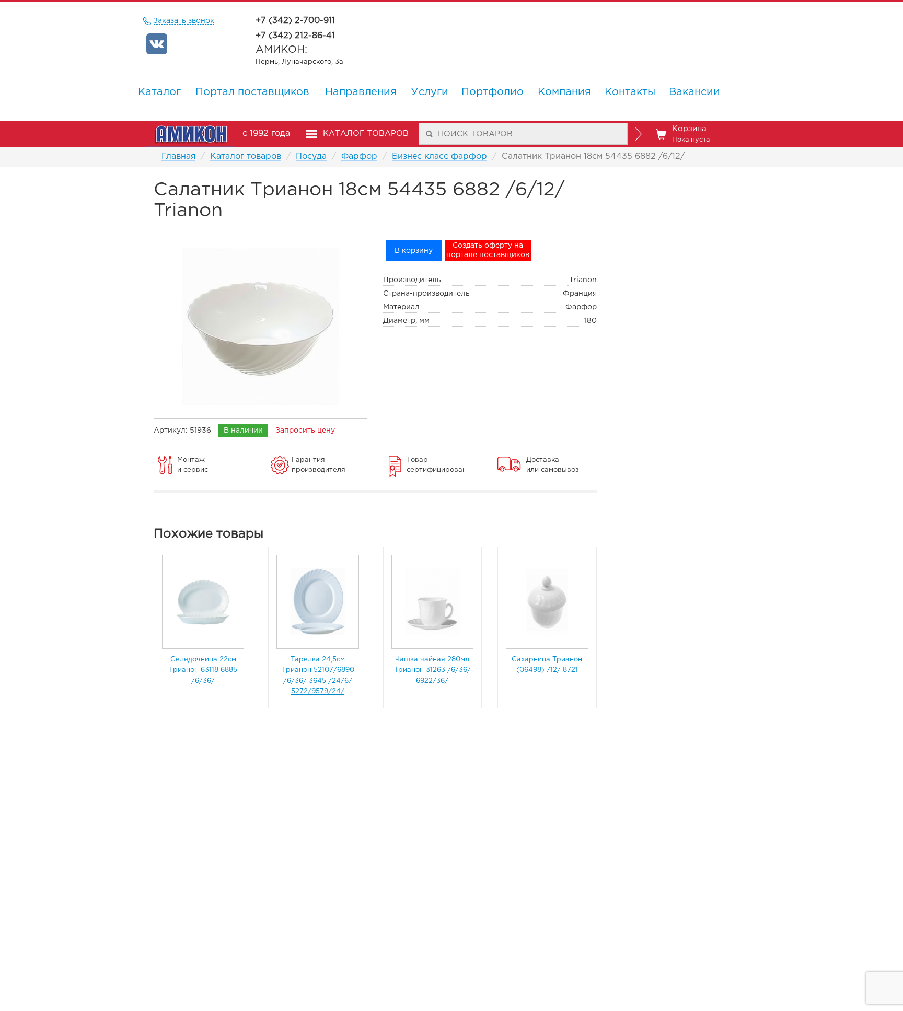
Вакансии (694, 92)
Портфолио (492, 92)
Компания (564, 92)
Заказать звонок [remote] (184, 21)
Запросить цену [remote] (305, 430)
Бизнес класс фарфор (439, 156)
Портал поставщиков (252, 92)
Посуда (311, 156)
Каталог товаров (245, 156)
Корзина (691, 134)
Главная (178, 156)
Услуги (429, 92)
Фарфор (359, 156)
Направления (361, 92)
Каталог (159, 92)
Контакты (630, 92)
